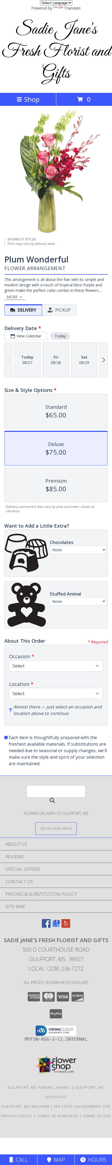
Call (20, 1159)
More (12, 296)
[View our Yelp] (65, 926)
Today (60, 335)
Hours (96, 1159)
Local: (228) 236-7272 (56, 968)
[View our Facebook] (46, 926)
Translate (72, 8)
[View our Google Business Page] (56, 926)
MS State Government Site (82, 1106)
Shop (31, 99)
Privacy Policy (16, 1115)
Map (58, 1159)
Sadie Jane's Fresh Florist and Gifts (56, 52)
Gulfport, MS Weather (25, 1106)
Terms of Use (97, 1115)
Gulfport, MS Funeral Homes (39, 1087)
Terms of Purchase (57, 1115)
